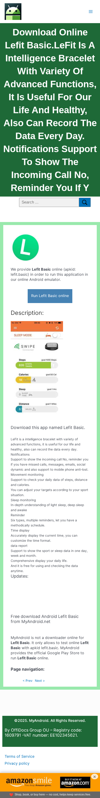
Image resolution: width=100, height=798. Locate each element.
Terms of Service (19, 756)
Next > (40, 680)
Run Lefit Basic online (50, 295)
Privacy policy (17, 763)
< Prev (28, 680)
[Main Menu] (91, 11)
